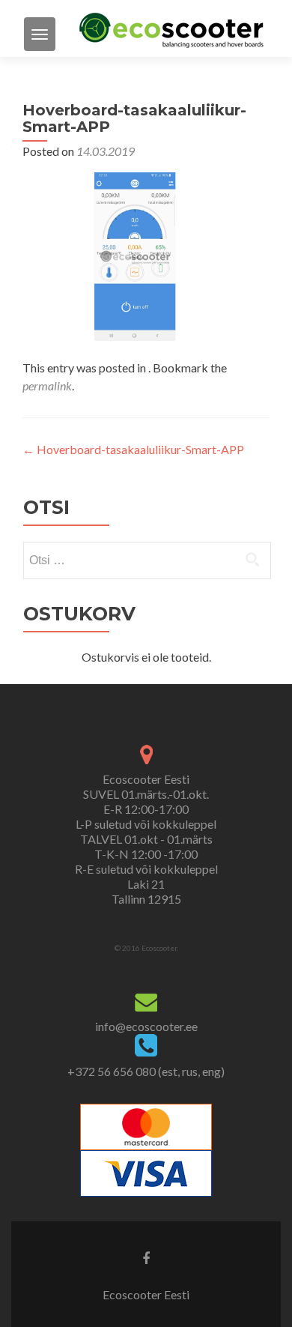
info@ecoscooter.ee (146, 1026)
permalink (47, 385)
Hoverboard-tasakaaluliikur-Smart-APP (133, 449)
